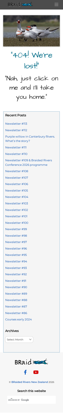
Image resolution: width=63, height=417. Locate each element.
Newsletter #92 (16, 274)
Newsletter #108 (16, 171)
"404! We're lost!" (31, 61)
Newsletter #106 (16, 184)
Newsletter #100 (16, 222)
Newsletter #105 (16, 190)
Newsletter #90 (16, 287)
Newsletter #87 (16, 306)
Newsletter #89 (16, 293)
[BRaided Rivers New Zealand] (20, 5)
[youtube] (36, 372)
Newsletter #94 (16, 261)
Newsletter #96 (16, 248)
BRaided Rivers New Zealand (29, 382)
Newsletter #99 (16, 229)
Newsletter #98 (16, 235)
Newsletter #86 (16, 313)
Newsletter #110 (16, 154)
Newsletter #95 (16, 255)
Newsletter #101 (16, 216)
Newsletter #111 (16, 147)
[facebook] (26, 372)
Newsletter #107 (16, 177)
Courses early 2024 (18, 319)
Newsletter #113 (16, 123)
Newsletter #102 (16, 210)
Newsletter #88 (16, 300)
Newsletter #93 (16, 268)
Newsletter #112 (16, 130)
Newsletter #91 (15, 280)
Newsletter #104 (16, 197)
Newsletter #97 (16, 242)
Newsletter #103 (16, 203)
